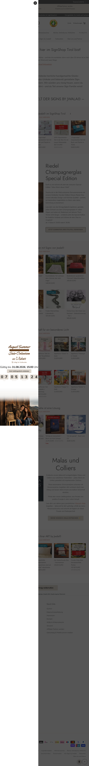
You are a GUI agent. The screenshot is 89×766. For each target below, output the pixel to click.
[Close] (35, 3)
